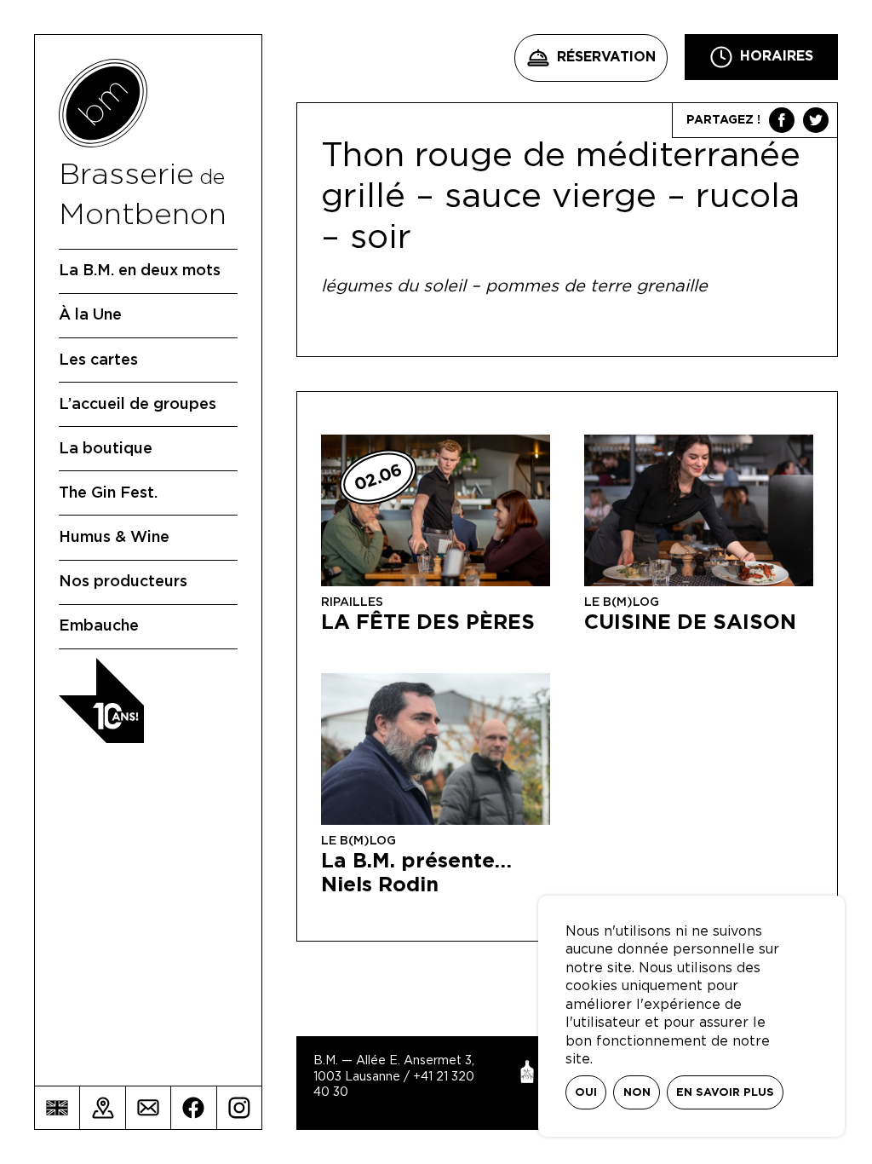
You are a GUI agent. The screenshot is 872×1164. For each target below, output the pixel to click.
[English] (57, 1107)
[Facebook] (193, 1107)
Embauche (99, 626)
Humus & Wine (114, 537)
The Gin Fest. (108, 493)
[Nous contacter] (148, 1107)
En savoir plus (725, 1092)
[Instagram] (239, 1107)
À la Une (90, 315)
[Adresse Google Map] (102, 1107)
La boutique (105, 449)
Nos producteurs (123, 582)
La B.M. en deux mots (140, 271)
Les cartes (98, 360)
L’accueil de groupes (137, 404)
